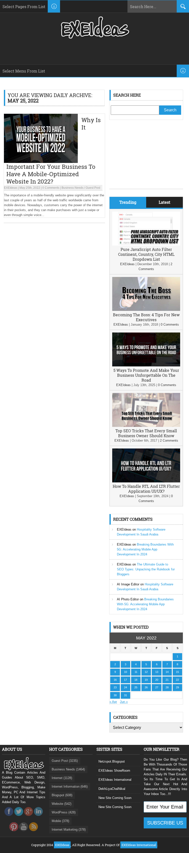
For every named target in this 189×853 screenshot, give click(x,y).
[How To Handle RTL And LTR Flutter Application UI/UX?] (146, 481)
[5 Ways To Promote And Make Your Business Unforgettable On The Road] (146, 365)
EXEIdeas (10, 187)
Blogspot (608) (62, 795)
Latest (164, 202)
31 (125, 695)
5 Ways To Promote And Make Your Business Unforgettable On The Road (146, 375)
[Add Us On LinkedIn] (38, 817)
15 (177, 671)
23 (115, 687)
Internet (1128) (62, 778)
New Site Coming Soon (114, 798)
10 (125, 671)
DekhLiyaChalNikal (111, 789)
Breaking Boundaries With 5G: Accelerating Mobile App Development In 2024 (145, 549)
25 (135, 687)
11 (136, 671)
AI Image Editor (128, 584)
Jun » (124, 702)
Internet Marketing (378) (69, 829)
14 (167, 671)
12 (146, 671)
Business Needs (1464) (68, 769)
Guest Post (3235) (65, 761)
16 (115, 679)
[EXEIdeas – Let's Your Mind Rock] (94, 37)
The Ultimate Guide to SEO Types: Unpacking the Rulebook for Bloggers (146, 569)
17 (125, 679)
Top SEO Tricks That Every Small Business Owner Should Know (146, 433)
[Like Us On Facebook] (9, 817)
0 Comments (50, 187)
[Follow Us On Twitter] (19, 817)
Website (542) (61, 804)
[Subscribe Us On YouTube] (24, 832)
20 (156, 679)
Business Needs (72, 187)
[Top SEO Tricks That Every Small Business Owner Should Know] (146, 426)
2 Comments (169, 440)
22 (177, 679)
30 (115, 695)
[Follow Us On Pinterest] (14, 832)
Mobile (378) (60, 821)
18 (135, 679)
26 (146, 687)
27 (156, 687)
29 (177, 687)
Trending (127, 202)
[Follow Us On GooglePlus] (28, 817)
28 (167, 687)
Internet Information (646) (70, 786)
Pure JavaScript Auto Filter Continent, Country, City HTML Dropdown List (146, 254)
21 (167, 679)
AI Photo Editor (128, 599)
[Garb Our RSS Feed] (33, 832)
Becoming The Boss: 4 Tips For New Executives (146, 317)
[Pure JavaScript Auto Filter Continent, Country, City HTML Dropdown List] (146, 244)
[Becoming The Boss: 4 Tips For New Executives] (146, 310)
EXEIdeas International (114, 779)
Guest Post (93, 187)
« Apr (113, 702)
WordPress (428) (64, 812)
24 (125, 687)
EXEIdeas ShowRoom (114, 770)
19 (146, 679)
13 (156, 671)
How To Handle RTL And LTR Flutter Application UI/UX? (146, 489)
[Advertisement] (146, 158)
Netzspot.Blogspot (111, 761)
